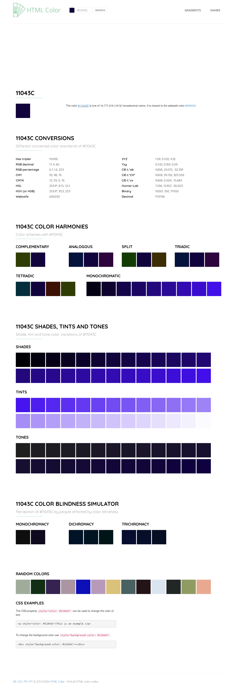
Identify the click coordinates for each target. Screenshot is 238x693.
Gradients (193, 10)
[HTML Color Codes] (36, 4)
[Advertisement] (119, 51)
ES (20, 681)
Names (215, 10)
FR (25, 681)
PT (31, 681)
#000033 (190, 105)
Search (100, 10)
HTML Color (57, 681)
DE (15, 681)
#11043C (83, 105)
